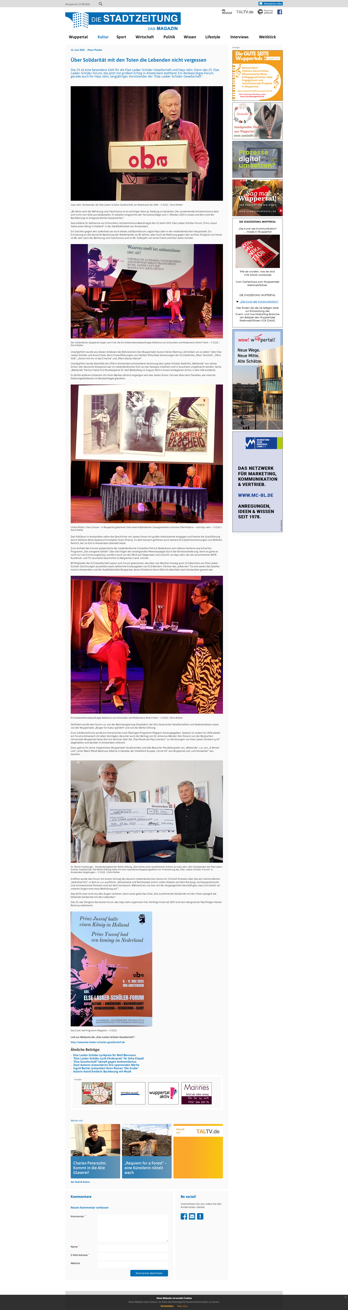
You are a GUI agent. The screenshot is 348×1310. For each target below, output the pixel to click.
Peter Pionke (95, 49)
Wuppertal (78, 36)
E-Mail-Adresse (80, 1255)
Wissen (190, 36)
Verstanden (167, 1306)
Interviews (239, 36)
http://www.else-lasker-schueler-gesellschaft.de (98, 1042)
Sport (121, 36)
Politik (169, 36)
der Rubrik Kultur (80, 1181)
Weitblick (267, 36)
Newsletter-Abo (273, 3)
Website (75, 1263)
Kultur (103, 36)
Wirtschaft (145, 36)
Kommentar (78, 1216)
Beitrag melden (200, 1216)
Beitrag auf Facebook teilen (184, 1216)
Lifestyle (212, 36)
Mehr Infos (182, 1306)
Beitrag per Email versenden (192, 1216)
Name (75, 1246)
